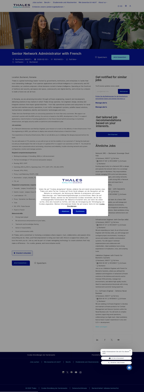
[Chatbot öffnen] (129, 367)
